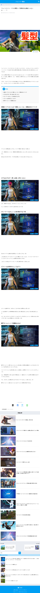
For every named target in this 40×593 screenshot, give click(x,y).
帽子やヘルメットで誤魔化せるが (10, 100)
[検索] (19, 553)
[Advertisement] (20, 21)
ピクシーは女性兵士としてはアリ (10, 98)
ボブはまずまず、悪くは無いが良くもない (11, 94)
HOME (20, 587)
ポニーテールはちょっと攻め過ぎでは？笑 (11, 96)
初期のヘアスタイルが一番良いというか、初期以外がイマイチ (15, 92)
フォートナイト (10, 409)
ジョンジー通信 (20, 1)
